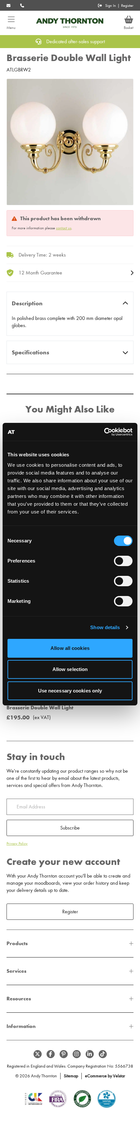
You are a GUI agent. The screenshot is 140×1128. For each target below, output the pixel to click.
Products (17, 943)
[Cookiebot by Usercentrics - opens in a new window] (104, 432)
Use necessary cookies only (70, 690)
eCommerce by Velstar (105, 1076)
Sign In (110, 5)
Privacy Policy (17, 843)
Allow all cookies (70, 648)
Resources (19, 998)
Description (27, 303)
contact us (63, 228)
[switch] (123, 561)
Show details (105, 627)
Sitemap (71, 1076)
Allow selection (70, 669)
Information (21, 1026)
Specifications (30, 352)
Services (16, 971)
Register (127, 5)
